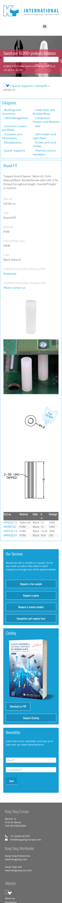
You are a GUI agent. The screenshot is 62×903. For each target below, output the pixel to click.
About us (10, 898)
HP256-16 (10, 527)
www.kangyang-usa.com (18, 870)
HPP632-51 (10, 535)
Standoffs (41, 86)
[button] (44, 26)
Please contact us (14, 287)
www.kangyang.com (16, 859)
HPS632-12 (10, 522)
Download (9, 273)
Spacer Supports (22, 86)
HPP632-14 (10, 531)
